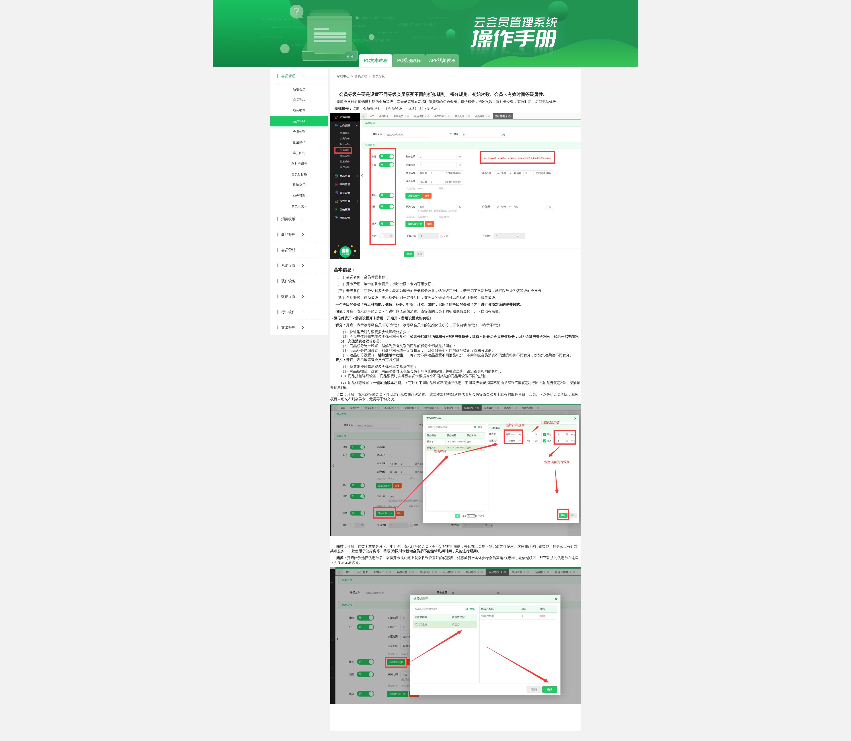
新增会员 (299, 89)
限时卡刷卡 (299, 163)
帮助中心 (343, 76)
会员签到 (299, 131)
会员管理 (361, 76)
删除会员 (299, 185)
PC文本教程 (376, 60)
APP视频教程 (442, 60)
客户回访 (299, 153)
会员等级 (299, 121)
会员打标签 (299, 174)
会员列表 (299, 100)
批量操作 (299, 142)
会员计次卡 (299, 206)
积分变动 (299, 110)
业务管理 (299, 195)
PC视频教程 (409, 60)
